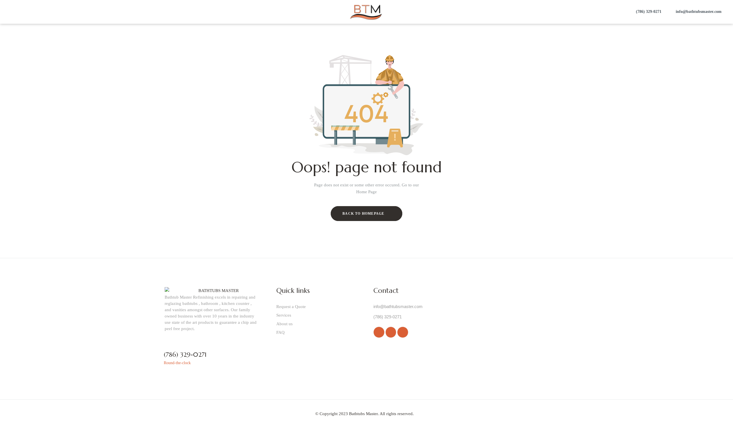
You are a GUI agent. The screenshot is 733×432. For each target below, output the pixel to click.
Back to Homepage (363, 214)
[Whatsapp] (378, 332)
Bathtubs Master (363, 413)
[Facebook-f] (402, 332)
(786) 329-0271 (185, 354)
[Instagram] (390, 332)
